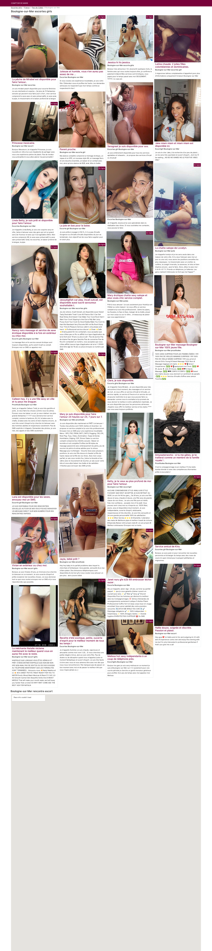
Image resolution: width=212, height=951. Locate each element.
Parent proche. (68, 149)
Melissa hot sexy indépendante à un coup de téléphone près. (127, 657)
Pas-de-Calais (37, 8)
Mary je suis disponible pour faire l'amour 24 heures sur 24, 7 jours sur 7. (81, 415)
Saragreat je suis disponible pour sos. (128, 146)
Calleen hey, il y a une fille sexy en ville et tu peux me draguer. (33, 400)
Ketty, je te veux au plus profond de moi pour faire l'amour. (129, 482)
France (27, 8)
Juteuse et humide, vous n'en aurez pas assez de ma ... (81, 73)
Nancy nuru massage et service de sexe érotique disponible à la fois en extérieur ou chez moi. (34, 333)
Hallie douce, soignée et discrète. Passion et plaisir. (173, 629)
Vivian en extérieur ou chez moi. (29, 565)
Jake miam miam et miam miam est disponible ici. (174, 144)
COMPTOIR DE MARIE (19, 3)
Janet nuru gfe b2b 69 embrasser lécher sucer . (129, 581)
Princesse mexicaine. (23, 143)
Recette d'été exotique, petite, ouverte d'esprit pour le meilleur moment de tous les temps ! (82, 641)
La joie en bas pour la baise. (75, 225)
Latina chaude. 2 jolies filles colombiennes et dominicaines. (172, 65)
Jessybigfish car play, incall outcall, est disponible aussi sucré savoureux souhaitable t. (81, 302)
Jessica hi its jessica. (118, 62)
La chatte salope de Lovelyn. (171, 248)
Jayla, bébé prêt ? (69, 559)
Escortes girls (16, 8)
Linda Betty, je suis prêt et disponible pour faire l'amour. (32, 221)
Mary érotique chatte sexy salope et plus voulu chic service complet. (127, 296)
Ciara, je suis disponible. (120, 380)
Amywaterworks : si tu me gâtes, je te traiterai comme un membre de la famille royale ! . (177, 458)
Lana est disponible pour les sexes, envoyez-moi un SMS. (31, 498)
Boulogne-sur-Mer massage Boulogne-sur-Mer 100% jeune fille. (176, 346)
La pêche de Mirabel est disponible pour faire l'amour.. (34, 80)
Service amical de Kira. (167, 546)
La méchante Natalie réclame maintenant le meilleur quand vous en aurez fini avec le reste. (32, 651)
